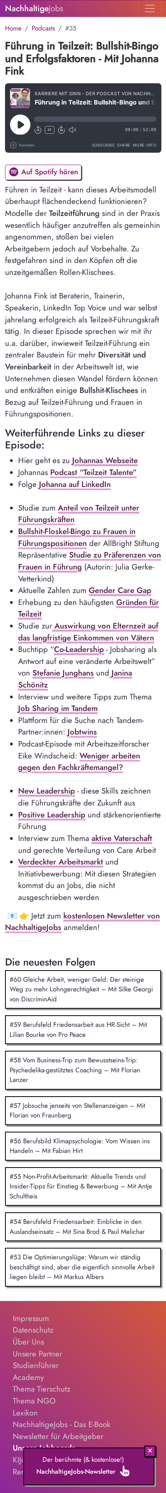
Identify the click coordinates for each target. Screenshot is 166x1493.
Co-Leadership (79, 649)
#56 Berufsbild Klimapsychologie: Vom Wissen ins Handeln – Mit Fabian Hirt (80, 1146)
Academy (28, 1377)
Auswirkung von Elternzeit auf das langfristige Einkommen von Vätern (88, 632)
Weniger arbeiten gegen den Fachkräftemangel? (79, 761)
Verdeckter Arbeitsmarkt (60, 862)
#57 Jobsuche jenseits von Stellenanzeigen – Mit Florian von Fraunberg (77, 1110)
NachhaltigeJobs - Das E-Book (61, 1424)
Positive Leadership (51, 815)
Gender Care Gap (120, 590)
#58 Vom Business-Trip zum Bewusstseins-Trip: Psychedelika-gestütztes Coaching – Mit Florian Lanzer (75, 1069)
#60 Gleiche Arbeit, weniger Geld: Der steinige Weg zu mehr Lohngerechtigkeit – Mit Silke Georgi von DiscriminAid (81, 989)
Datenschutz (33, 1330)
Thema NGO (34, 1401)
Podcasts (43, 28)
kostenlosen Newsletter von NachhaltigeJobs (82, 922)
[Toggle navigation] (149, 8)
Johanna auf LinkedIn (75, 484)
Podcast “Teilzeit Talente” (93, 472)
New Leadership (46, 791)
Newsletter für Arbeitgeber (58, 1436)
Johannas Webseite (105, 460)
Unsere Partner (37, 1354)
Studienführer (36, 1365)
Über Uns (28, 1342)
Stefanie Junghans (63, 673)
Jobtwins (82, 732)
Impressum (31, 1318)
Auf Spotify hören (48, 172)
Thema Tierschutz (41, 1389)
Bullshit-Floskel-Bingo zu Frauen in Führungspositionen (77, 537)
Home (13, 28)
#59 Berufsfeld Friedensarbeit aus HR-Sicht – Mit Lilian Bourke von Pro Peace (78, 1029)
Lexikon (25, 1413)
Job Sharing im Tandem (58, 708)
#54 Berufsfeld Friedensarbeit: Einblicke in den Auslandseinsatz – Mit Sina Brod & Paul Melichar (77, 1226)
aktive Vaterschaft (121, 838)
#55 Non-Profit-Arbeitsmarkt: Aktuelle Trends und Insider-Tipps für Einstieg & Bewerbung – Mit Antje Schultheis (81, 1186)
